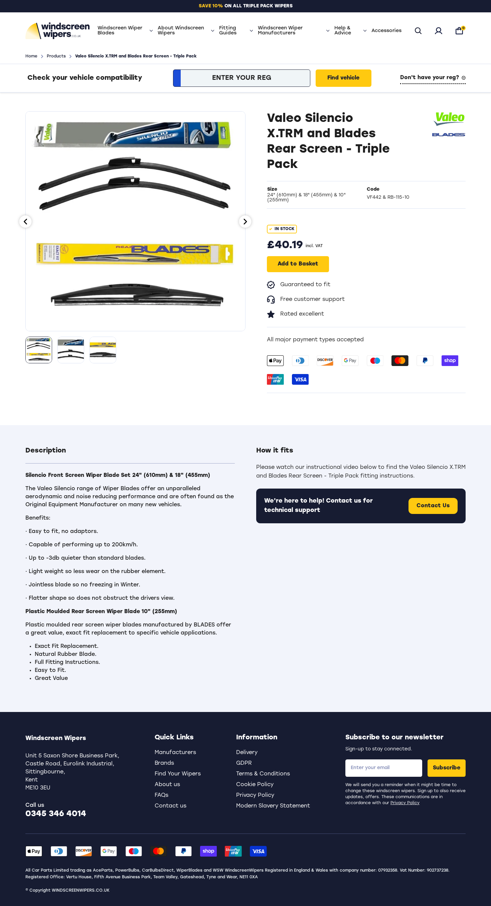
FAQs (161, 795)
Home (31, 56)
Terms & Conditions (263, 774)
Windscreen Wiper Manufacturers (280, 31)
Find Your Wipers (178, 774)
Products (56, 56)
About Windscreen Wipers (181, 31)
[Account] (438, 30)
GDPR (244, 763)
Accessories (386, 30)
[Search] (418, 31)
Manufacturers (175, 752)
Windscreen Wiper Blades (120, 31)
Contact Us (433, 506)
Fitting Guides (227, 31)
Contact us (170, 806)
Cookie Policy (255, 784)
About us (167, 784)
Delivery (247, 752)
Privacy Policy (405, 803)
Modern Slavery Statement (273, 806)
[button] (130, 454)
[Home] (57, 30)
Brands (164, 763)
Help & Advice (342, 31)
